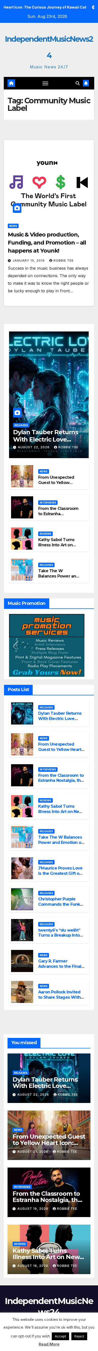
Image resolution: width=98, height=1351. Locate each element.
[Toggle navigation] (45, 83)
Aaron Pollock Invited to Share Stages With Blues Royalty (59, 997)
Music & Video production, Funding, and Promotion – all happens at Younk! (47, 242)
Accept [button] (60, 1336)
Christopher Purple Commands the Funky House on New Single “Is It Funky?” (60, 907)
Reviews (45, 533)
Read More (49, 1344)
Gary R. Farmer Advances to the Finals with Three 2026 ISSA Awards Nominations (60, 969)
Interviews (48, 502)
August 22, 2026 (34, 447)
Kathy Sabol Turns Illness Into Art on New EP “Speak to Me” (56, 547)
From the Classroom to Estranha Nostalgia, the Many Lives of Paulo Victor (58, 516)
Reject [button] (79, 1336)
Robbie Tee (64, 260)
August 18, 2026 (33, 1266)
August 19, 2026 (33, 1209)
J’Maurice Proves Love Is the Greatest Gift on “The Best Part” (60, 873)
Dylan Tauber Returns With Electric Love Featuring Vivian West (45, 439)
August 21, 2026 (33, 1151)
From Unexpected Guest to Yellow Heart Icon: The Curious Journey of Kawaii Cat (59, 752)
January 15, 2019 (29, 260)
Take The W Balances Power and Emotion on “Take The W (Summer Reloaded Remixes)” (61, 845)
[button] (78, 83)
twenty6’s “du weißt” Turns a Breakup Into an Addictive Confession (59, 938)
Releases (21, 425)
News (13, 225)
